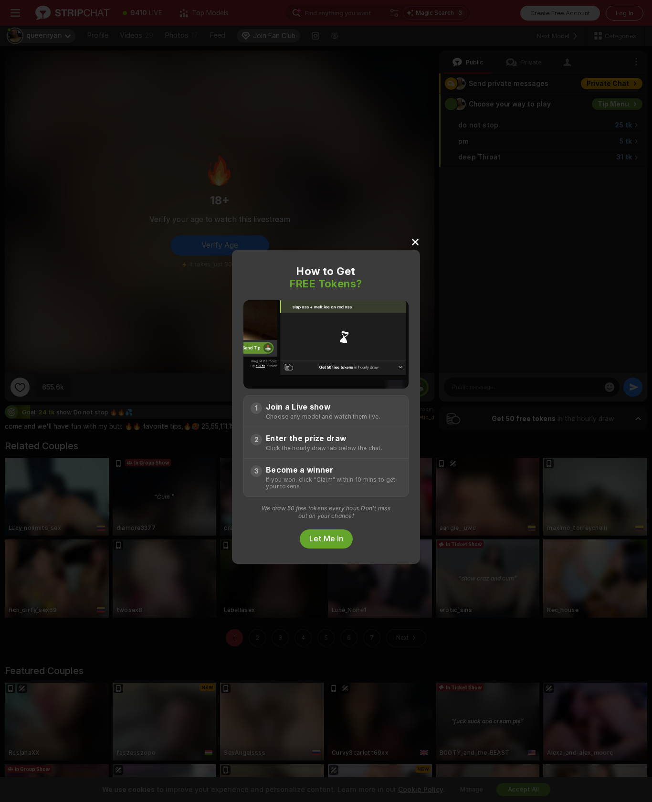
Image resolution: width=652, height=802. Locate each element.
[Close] (415, 241)
